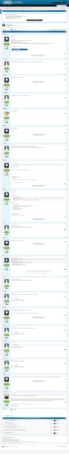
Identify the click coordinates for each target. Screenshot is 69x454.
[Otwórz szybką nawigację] (66, 5)
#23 (64, 74)
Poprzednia (4, 29)
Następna (15, 29)
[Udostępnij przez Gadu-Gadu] (8, 415)
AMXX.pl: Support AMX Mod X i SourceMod (5, 443)
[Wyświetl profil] (6, 39)
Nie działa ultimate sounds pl (9, 432)
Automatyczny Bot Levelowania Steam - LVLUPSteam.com (10, 440)
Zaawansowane (64, 2)
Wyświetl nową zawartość (60, 5)
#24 (64, 92)
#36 (64, 325)
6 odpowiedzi (51, 423)
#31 (64, 237)
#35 (64, 307)
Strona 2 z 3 (8, 29)
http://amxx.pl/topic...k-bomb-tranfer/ (17, 347)
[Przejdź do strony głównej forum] (12, 2)
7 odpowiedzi (51, 426)
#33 (64, 276)
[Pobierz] (12, 415)
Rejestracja (65, 1)
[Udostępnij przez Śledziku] (7, 415)
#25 (64, 108)
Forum (4, 5)
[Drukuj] (11, 415)
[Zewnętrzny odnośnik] (18, 333)
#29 (64, 189)
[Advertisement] (19, 412)
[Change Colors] (65, 2)
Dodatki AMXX (10, 5)
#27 (64, 143)
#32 (64, 255)
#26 (64, 125)
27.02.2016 (57, 430)
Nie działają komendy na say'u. (9, 422)
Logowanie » (61, 1)
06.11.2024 (57, 420)
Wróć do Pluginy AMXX (64, 409)
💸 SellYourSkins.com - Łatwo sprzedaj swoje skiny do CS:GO (28, 441)
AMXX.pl (62, 446)
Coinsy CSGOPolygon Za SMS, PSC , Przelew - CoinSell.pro (10, 439)
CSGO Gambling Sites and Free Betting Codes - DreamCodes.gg (11, 441)
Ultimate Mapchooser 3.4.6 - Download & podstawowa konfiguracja (16, 429)
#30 (64, 222)
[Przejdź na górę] (34, 446)
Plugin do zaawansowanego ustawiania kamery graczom (13, 426)
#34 (64, 291)
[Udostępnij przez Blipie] (6, 415)
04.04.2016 (57, 427)
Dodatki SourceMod (17, 5)
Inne (22, 5)
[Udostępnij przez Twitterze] (2, 415)
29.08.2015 (57, 433)
